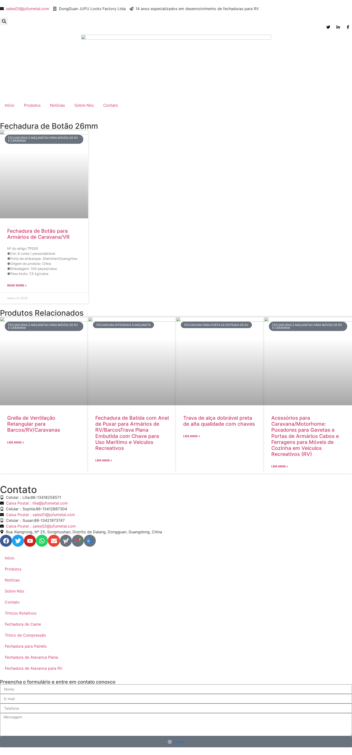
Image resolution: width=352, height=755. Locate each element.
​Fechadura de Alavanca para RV (33, 668)
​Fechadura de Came (23, 624)
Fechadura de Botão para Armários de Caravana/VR (38, 234)
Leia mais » (15, 442)
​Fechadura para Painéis (26, 646)
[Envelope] (54, 541)
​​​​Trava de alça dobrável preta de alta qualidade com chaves (219, 421)
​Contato (110, 105)
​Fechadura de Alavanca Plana (31, 657)
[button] (4, 21)
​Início (9, 105)
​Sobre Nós (84, 105)
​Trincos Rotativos (20, 613)
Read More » (17, 285)
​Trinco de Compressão (25, 635)
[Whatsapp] (42, 541)
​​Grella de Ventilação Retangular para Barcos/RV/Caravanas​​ (33, 424)
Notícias (57, 105)
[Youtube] (30, 541)
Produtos (32, 105)
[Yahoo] (66, 541)
